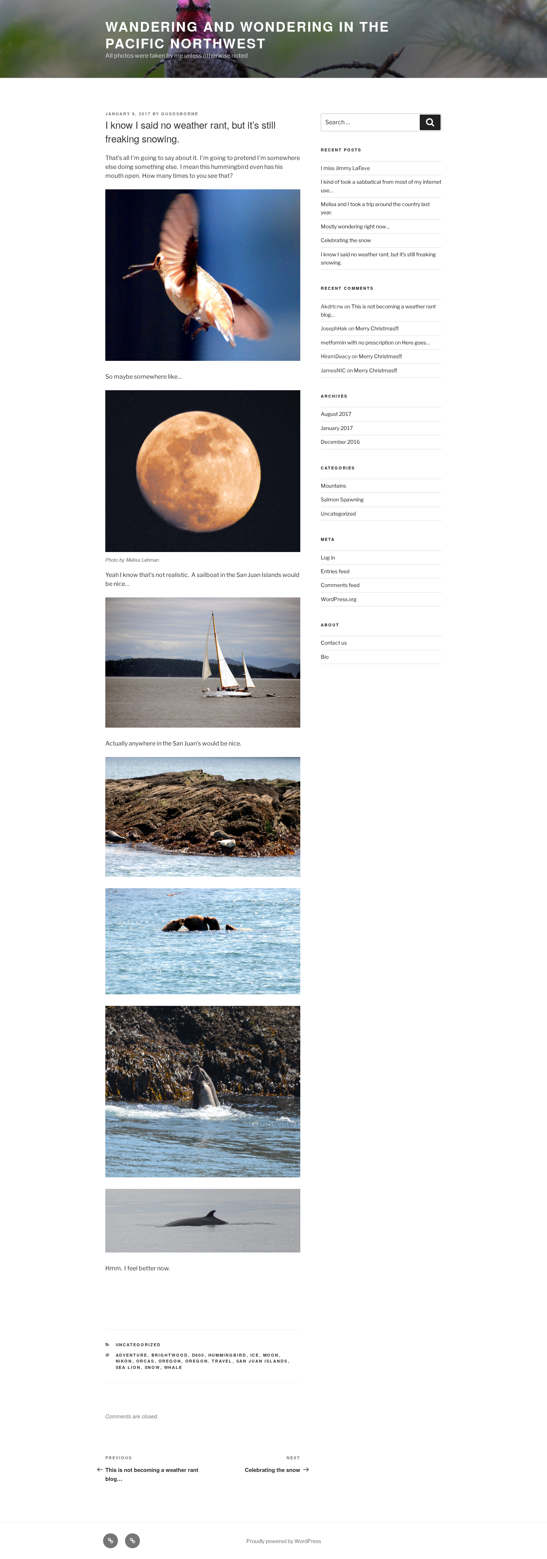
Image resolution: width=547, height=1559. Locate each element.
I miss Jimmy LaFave (345, 168)
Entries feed (335, 571)
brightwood (169, 1355)
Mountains (333, 485)
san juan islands (262, 1361)
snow (152, 1367)
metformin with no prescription (357, 342)
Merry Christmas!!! (377, 328)
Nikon (124, 1361)
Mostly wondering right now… (355, 226)
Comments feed (340, 585)
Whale (173, 1367)
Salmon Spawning (342, 499)
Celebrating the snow (346, 240)
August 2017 (336, 414)
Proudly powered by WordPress (283, 1541)
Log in (328, 557)
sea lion (128, 1367)
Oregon (170, 1361)
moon (271, 1355)
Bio (325, 657)
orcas (145, 1361)
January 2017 (337, 428)
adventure (132, 1355)
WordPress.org (338, 599)
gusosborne (179, 113)
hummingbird (227, 1355)
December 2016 (340, 442)
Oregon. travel (209, 1361)
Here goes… (416, 342)
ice (254, 1355)
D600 (198, 1355)
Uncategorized (138, 1344)
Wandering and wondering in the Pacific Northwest (247, 34)
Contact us (334, 642)
